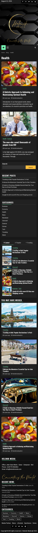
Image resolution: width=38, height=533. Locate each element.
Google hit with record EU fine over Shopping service (17, 195)
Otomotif (5, 220)
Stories (4, 226)
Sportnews (27, 523)
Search (4, 164)
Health (5, 88)
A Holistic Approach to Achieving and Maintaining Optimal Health (18, 93)
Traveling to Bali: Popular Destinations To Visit (15, 179)
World (4, 235)
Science (9, 138)
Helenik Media (27, 531)
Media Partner (6, 523)
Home (34, 523)
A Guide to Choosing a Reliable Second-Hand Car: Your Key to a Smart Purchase (22, 272)
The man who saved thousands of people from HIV (16, 143)
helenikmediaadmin (17, 98)
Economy (5, 209)
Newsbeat (5, 218)
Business (5, 206)
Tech (3, 229)
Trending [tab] (30, 243)
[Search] (35, 47)
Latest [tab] (7, 243)
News (4, 215)
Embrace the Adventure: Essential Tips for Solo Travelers (18, 182)
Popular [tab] (18, 243)
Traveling (5, 232)
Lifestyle (20, 523)
